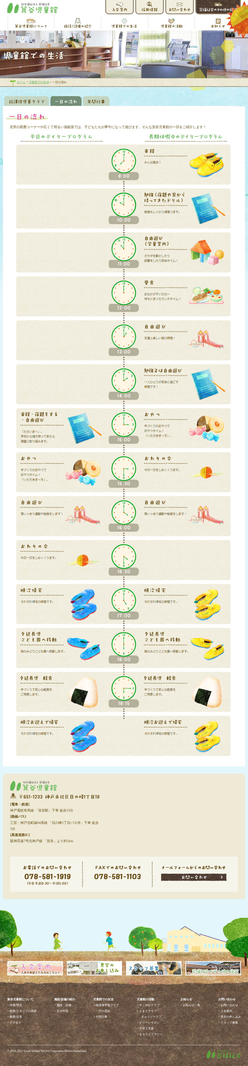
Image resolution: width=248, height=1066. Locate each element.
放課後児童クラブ (26, 101)
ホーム (21, 82)
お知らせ (186, 999)
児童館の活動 (145, 999)
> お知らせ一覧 (190, 1005)
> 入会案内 (225, 1011)
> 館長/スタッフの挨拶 (22, 1011)
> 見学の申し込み (229, 1016)
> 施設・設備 (62, 1005)
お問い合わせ (227, 999)
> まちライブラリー (150, 1034)
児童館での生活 (39, 82)
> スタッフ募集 (228, 1022)
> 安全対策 (61, 1011)
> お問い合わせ (228, 1005)
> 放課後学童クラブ (106, 1005)
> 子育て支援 (145, 1028)
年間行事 (96, 101)
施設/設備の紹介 (64, 999)
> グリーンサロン (148, 1022)
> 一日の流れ (101, 1011)
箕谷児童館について (20, 999)
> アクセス (14, 1022)
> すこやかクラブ (148, 1005)
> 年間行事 (100, 1016)
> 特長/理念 (14, 1005)
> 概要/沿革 (14, 1016)
